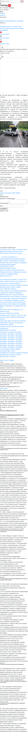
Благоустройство (5, 28)
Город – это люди (12, 26)
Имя (1, 206)
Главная (2, 13)
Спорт (20, 26)
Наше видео (10, 21)
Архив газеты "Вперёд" (7, 360)
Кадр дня (3, 21)
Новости (2, 15)
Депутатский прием (17, 28)
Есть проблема (18, 21)
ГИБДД (17, 193)
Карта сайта (3, 388)
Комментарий (4, 203)
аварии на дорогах (6, 193)
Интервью (3, 26)
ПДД (13, 193)
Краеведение (4, 30)
